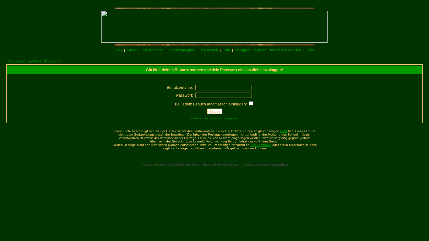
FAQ (118, 50)
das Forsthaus (261, 145)
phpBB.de (281, 164)
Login (310, 50)
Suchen (132, 50)
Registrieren (208, 50)
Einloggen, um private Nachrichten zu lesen (268, 50)
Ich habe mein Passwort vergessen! (215, 118)
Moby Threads (229, 164)
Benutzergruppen (181, 50)
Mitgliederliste (153, 50)
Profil (226, 50)
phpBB (160, 164)
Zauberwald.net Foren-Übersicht (34, 61)
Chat (283, 131)
